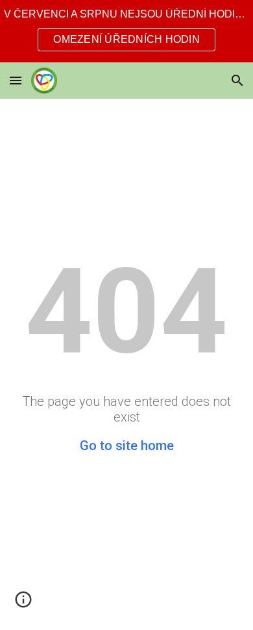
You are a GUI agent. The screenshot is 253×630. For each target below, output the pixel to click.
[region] (126, 31)
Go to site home (127, 445)
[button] (15, 80)
